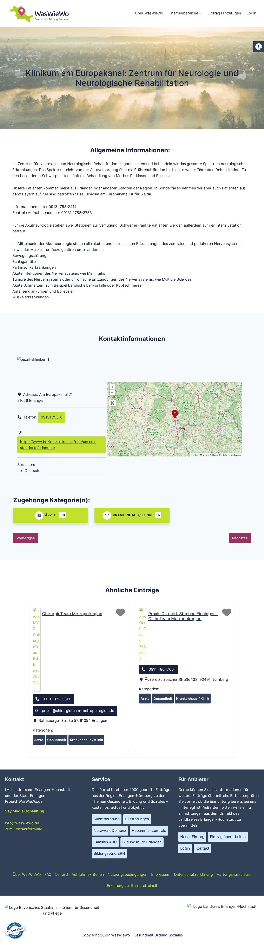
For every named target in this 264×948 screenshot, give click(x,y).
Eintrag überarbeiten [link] (228, 837)
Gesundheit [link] (56, 740)
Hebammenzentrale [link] (149, 830)
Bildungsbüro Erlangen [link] (142, 842)
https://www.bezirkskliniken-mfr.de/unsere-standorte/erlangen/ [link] (58, 445)
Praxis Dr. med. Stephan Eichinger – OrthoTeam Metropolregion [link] (183, 616)
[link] (258, 46)
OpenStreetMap (220, 454)
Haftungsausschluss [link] (234, 874)
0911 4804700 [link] (161, 669)
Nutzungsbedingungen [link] (127, 874)
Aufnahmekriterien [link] (88, 874)
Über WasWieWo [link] (149, 13)
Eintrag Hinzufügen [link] (224, 13)
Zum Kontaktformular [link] (23, 829)
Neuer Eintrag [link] (192, 837)
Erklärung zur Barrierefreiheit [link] (132, 885)
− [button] (112, 392)
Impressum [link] (160, 874)
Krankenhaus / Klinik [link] (132, 515)
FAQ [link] (48, 874)
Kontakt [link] (202, 848)
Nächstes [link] (240, 538)
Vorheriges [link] (25, 538)
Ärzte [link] (50, 515)
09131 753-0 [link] (51, 417)
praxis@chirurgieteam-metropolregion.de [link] (78, 710)
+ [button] (112, 387)
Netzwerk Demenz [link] (110, 830)
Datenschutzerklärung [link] (193, 874)
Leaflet (194, 454)
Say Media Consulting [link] (24, 811)
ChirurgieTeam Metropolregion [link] (72, 613)
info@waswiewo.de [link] (22, 823)
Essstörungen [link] (137, 819)
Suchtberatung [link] (107, 819)
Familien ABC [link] (105, 842)
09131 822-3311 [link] (56, 699)
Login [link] (251, 13)
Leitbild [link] (61, 874)
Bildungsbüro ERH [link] (109, 853)
